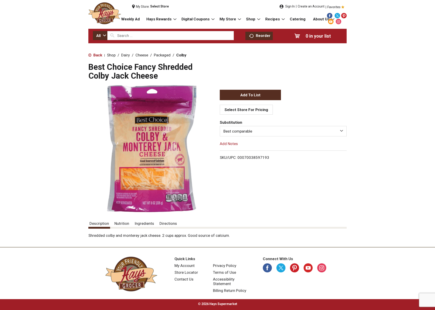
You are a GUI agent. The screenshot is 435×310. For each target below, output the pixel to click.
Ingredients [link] (144, 223)
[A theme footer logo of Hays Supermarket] (131, 274)
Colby (181, 55)
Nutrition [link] (121, 223)
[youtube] (331, 21)
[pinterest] (344, 15)
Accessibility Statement (223, 281)
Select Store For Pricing (246, 109)
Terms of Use (224, 272)
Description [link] (99, 223)
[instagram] (338, 21)
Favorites (334, 7)
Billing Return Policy (229, 290)
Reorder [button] (263, 35)
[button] (250, 95)
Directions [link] (168, 223)
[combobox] (100, 35)
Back (97, 55)
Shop (111, 55)
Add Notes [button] (229, 143)
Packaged (162, 55)
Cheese (141, 55)
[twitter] (337, 15)
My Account (184, 265)
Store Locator (186, 272)
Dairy (125, 55)
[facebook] (329, 15)
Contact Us (183, 279)
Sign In (290, 6)
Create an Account (311, 6)
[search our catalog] (112, 35)
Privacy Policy (224, 265)
